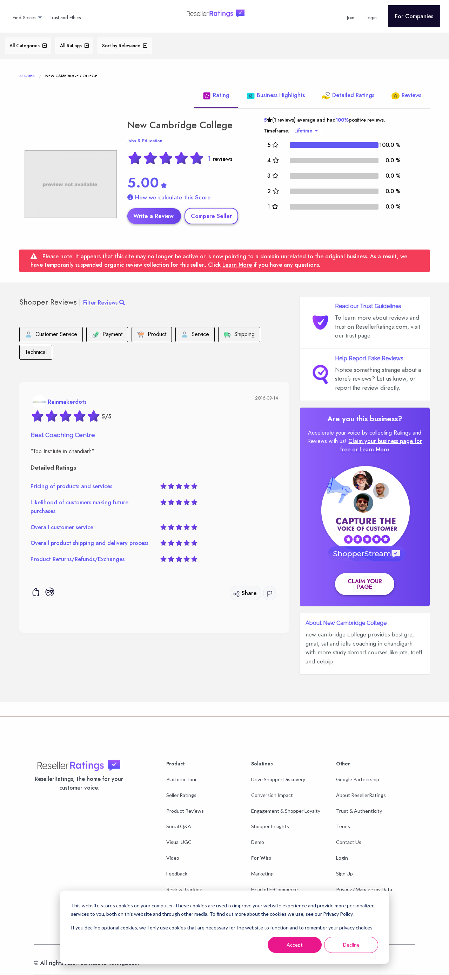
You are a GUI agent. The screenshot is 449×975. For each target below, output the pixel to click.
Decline (351, 945)
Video (172, 858)
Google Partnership (357, 779)
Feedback (176, 874)
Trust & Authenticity (359, 811)
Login (342, 858)
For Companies (414, 16)
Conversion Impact (272, 795)
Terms (343, 826)
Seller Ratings (181, 795)
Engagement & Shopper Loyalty (285, 811)
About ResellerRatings (361, 795)
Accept (295, 945)
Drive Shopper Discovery (278, 779)
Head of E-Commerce (274, 889)
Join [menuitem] (350, 17)
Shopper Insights (270, 826)
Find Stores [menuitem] (24, 17)
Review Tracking (184, 889)
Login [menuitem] (371, 17)
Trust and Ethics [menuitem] (65, 17)
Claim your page (365, 584)
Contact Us (348, 842)
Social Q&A (178, 826)
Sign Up (344, 874)
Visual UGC (179, 842)
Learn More (237, 265)
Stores (27, 76)
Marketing (262, 874)
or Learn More (370, 449)
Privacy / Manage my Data (364, 889)
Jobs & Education (144, 141)
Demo (257, 842)
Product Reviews (185, 811)
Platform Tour (181, 779)
